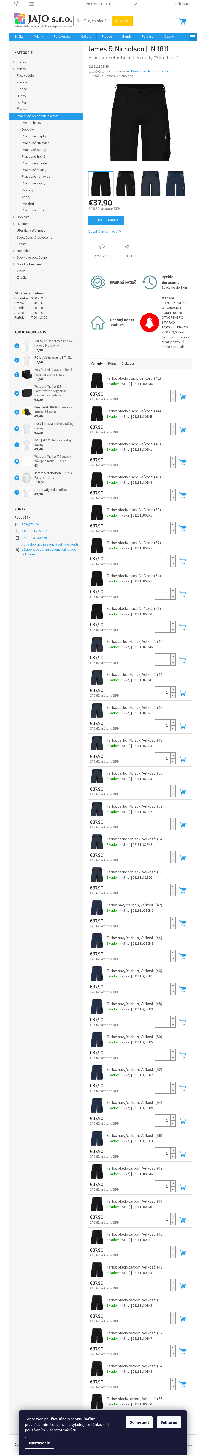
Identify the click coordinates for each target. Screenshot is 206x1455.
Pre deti (28, 203)
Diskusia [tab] (128, 363)
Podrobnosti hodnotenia (149, 71)
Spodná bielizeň (29, 264)
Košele (22, 82)
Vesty (26, 197)
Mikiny (21, 69)
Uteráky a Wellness (31, 230)
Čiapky (22, 109)
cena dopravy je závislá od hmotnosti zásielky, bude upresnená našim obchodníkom (50, 549)
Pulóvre (22, 102)
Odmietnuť (139, 1422)
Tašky (21, 244)
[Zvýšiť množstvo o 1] (172, 393)
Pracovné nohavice (36, 176)
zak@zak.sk (31, 524)
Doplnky (28, 129)
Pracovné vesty (33, 183)
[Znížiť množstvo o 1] (172, 399)
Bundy (21, 96)
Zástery (28, 190)
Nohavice (24, 250)
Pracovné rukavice (36, 143)
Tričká (21, 62)
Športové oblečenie (32, 257)
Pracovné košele (34, 163)
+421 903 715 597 (34, 531)
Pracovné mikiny (34, 170)
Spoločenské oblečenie (35, 237)
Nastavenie (39, 1443)
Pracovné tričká (33, 156)
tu (74, 1430)
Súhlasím (169, 1422)
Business (23, 223)
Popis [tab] (112, 363)
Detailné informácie (103, 231)
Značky (22, 277)
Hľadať (122, 21)
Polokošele (25, 75)
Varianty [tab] (97, 363)
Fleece (22, 89)
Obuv (21, 271)
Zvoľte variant (106, 220)
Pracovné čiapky (34, 136)
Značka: (112, 76)
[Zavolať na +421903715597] (21, 4)
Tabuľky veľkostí (98, 4)
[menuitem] (19, 37)
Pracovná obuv (33, 210)
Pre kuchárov (32, 122)
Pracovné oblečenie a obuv (37, 116)
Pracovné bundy (34, 149)
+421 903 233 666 (34, 537)
